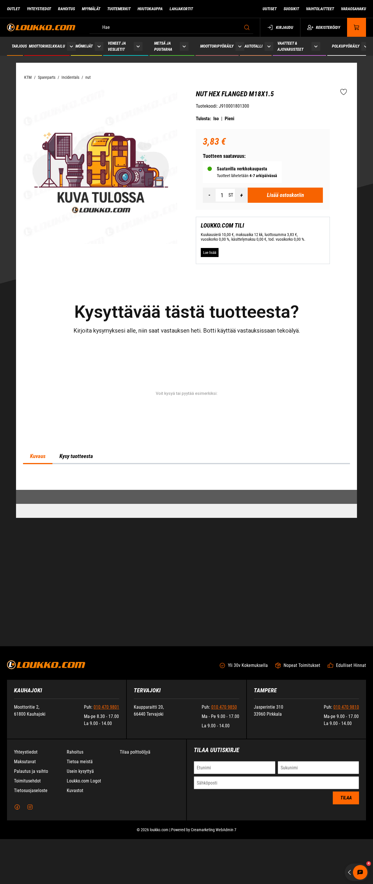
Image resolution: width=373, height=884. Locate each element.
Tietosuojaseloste (30, 835)
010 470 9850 (224, 752)
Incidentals (70, 77)
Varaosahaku (353, 8)
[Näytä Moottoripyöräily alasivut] (239, 46)
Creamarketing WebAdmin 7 (213, 874)
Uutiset (270, 8)
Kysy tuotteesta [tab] (76, 484)
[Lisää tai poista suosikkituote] (343, 92)
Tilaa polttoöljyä (135, 797)
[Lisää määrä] (241, 195)
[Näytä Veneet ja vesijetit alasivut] (138, 46)
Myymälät (91, 8)
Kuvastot (75, 835)
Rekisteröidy (328, 27)
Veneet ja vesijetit (117, 46)
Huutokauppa (150, 8)
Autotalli (253, 46)
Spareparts (46, 77)
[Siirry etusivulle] (41, 27)
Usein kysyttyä (80, 816)
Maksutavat (25, 806)
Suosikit (291, 8)
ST (230, 195)
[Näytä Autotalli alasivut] (269, 46)
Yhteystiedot (39, 8)
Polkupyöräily (345, 46)
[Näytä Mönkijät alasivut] (99, 46)
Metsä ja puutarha (163, 46)
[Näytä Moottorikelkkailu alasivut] (71, 46)
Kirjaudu (284, 27)
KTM (28, 77)
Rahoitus (66, 8)
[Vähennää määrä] (209, 195)
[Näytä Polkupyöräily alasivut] (365, 46)
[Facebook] (17, 851)
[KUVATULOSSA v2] (100, 167)
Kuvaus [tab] (37, 484)
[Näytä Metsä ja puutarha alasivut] (184, 46)
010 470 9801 (106, 752)
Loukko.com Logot (84, 826)
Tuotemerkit (119, 8)
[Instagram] (30, 851)
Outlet (13, 8)
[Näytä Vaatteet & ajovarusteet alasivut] (316, 46)
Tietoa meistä (80, 806)
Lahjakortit (181, 8)
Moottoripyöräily (216, 46)
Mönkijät (84, 46)
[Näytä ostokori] (357, 27)
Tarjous (19, 46)
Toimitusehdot (27, 826)
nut (88, 77)
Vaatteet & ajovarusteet (290, 46)
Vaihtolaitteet (320, 8)
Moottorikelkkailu (47, 46)
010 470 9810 (346, 752)
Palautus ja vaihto (31, 816)
